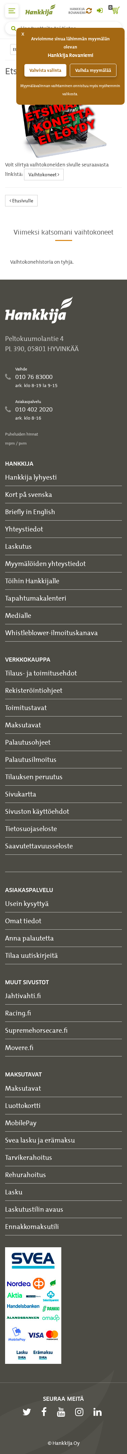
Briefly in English (30, 511)
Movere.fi (19, 1047)
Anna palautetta (29, 938)
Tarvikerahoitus (28, 1157)
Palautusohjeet (27, 742)
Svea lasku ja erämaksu (40, 1140)
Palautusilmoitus (31, 759)
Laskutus (18, 546)
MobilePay (21, 1122)
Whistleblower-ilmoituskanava (51, 632)
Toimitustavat (26, 707)
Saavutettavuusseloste (39, 845)
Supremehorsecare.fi (36, 1030)
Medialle (18, 615)
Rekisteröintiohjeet (33, 690)
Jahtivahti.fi (23, 995)
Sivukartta (20, 794)
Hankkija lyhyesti (31, 477)
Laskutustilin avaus (34, 1209)
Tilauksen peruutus (34, 776)
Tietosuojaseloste (31, 828)
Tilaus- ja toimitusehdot (41, 673)
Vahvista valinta (45, 70)
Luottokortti (23, 1105)
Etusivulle (22, 200)
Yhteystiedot (24, 528)
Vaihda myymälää (93, 70)
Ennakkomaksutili (32, 1226)
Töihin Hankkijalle (32, 580)
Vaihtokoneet (43, 174)
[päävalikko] (12, 11)
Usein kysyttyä (27, 903)
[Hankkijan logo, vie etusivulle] (44, 10)
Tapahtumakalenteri (35, 598)
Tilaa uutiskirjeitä (31, 955)
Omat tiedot (23, 920)
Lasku (13, 1191)
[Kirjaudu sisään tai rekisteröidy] (99, 11)
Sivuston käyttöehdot (37, 811)
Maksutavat (23, 724)
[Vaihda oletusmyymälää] (89, 10)
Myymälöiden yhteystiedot (45, 563)
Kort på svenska (28, 494)
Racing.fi (18, 1012)
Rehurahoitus (25, 1174)
